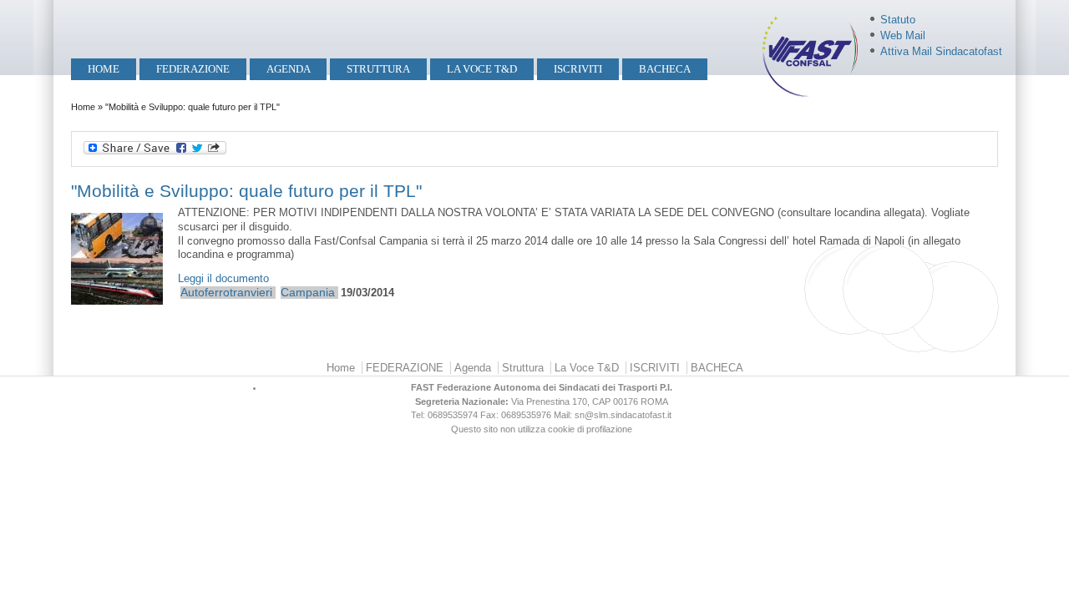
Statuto (897, 19)
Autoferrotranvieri (226, 292)
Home (103, 69)
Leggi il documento (223, 278)
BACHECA (665, 69)
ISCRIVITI (578, 69)
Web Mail (902, 35)
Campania (308, 292)
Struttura (378, 69)
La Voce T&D (482, 69)
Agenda (288, 69)
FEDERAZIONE (193, 69)
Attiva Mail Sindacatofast (941, 51)
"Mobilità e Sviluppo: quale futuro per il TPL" (246, 190)
